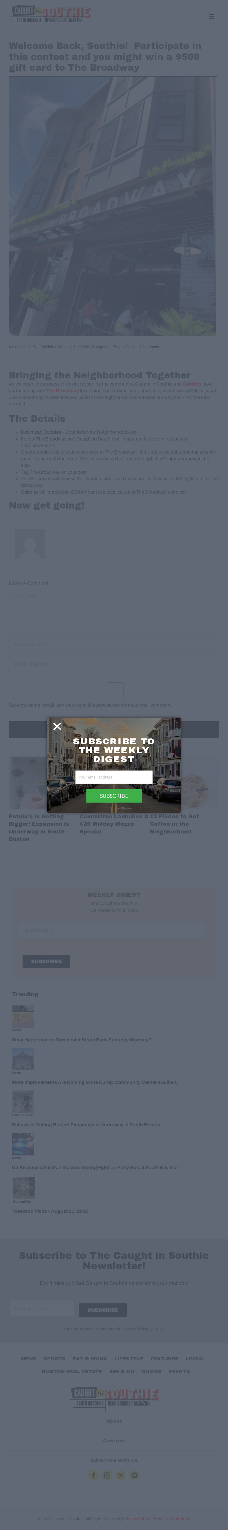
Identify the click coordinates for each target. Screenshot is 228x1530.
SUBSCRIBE (114, 795)
